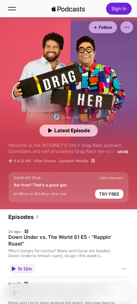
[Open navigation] (12, 8)
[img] (68, 8)
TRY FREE (109, 194)
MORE (123, 152)
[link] (23, 217)
